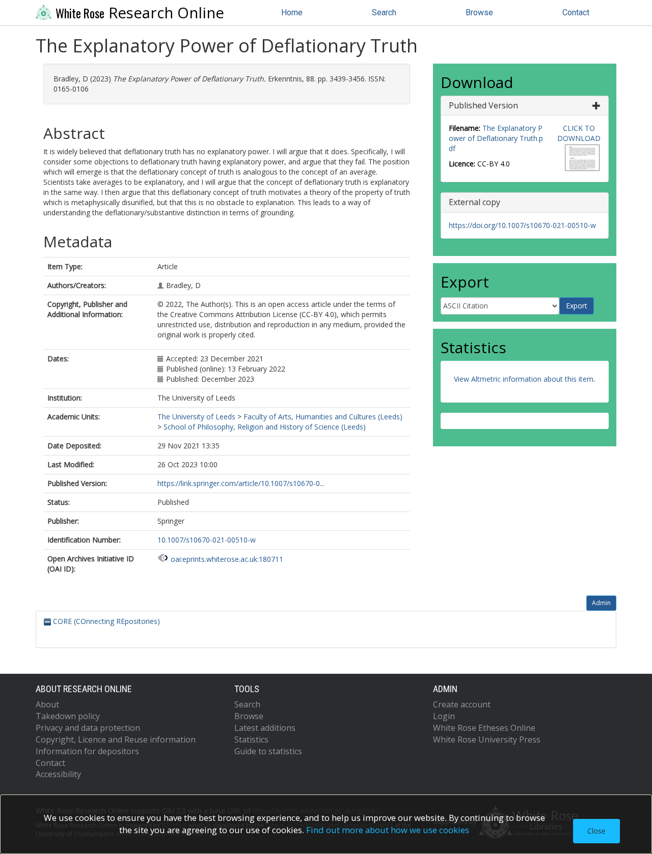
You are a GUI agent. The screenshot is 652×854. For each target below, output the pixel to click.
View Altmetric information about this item (523, 379)
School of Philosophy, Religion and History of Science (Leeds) (265, 427)
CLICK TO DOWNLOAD (579, 133)
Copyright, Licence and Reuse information (116, 739)
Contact (575, 12)
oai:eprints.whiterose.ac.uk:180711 (227, 559)
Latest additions (264, 727)
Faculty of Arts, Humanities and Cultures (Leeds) (322, 416)
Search (384, 12)
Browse (479, 12)
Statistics (251, 739)
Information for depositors (87, 751)
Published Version (483, 105)
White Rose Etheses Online (484, 727)
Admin (601, 603)
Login (444, 716)
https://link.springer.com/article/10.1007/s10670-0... (240, 483)
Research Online (140, 13)
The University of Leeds (196, 416)
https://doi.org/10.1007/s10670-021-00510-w (522, 225)
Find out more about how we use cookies (387, 830)
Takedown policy (68, 716)
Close (596, 831)
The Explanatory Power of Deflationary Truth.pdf (496, 138)
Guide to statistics (268, 751)
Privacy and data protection (88, 727)
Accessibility (58, 774)
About (47, 704)
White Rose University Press (486, 739)
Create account (462, 704)
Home (292, 12)
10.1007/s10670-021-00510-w (206, 540)
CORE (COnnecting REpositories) (105, 621)
